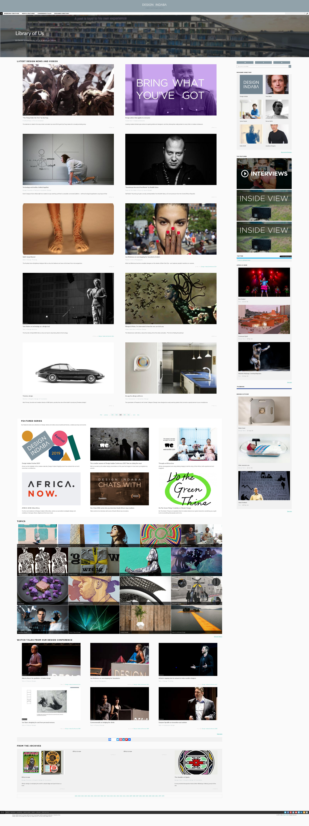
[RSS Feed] (304, 812)
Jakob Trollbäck (242, 502)
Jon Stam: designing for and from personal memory (38, 722)
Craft (142, 545)
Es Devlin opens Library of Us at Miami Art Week (35, 40)
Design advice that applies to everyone (137, 118)
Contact (13, 812)
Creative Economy (139, 120)
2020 (95, 796)
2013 (118, 796)
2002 (153, 796)
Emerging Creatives (11, 13)
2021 (92, 796)
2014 (114, 796)
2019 (98, 796)
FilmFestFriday (27, 120)
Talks (24, 329)
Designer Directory (61, 13)
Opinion (25, 399)
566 (129, 415)
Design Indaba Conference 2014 (209, 266)
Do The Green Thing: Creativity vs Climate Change (175, 508)
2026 (76, 796)
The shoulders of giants (182, 777)
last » (138, 415)
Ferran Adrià (269, 121)
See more (219, 734)
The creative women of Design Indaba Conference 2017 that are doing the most (116, 463)
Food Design (21, 603)
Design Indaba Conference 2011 (73, 684)
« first (101, 415)
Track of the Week (130, 190)
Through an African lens (166, 463)
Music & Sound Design (145, 190)
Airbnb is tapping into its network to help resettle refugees (177, 678)
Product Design (124, 632)
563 (116, 415)
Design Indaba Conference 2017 (209, 684)
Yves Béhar (269, 96)
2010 (127, 796)
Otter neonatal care (243, 465)
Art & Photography (137, 259)
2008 (134, 796)
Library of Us (29, 33)
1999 (160, 796)
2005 (143, 796)
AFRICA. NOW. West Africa (31, 508)
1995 (163, 796)
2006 (140, 796)
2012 (121, 796)
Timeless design (28, 396)
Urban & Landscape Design (178, 632)
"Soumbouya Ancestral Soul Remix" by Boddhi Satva (141, 187)
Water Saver (241, 428)
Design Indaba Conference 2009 (73, 728)
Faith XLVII (243, 146)
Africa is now (26, 777)
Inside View (128, 120)
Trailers (127, 259)
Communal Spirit (243, 336)
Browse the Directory (286, 152)
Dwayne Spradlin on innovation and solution (173, 722)
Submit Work (26, 812)
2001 (156, 796)
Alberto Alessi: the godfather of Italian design (36, 678)
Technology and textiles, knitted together (36, 187)
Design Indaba (244, 96)
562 (112, 415)
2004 (147, 796)
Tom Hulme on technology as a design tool (36, 326)
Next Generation (130, 399)
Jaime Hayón (243, 121)
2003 (150, 796)
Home (1, 13)
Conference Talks (44, 13)
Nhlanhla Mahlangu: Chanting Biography (249, 373)
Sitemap (38, 812)
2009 (131, 796)
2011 (124, 796)
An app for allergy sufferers (134, 396)
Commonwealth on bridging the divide (102, 722)
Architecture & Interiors (65, 545)
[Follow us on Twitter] (245, 62)
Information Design (176, 603)
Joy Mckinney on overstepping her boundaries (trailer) (142, 257)
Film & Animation (38, 120)
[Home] (154, 5)
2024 (82, 796)
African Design (141, 329)
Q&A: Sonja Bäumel (29, 257)
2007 (137, 796)
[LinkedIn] (123, 739)
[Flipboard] (126, 739)
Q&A (24, 259)
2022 (89, 796)
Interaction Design (143, 399)
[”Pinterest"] (281, 62)
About (7, 812)
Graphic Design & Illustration (38, 399)
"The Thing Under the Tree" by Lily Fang (35, 118)
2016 (108, 796)
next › (134, 415)
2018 (102, 796)
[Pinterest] (120, 739)
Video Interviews (130, 329)
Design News (179, 780)
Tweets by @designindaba (243, 260)
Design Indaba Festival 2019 (31, 463)
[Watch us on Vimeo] (299, 812)
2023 (85, 796)
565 (125, 415)
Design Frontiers (28, 190)
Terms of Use (45, 812)
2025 (79, 796)
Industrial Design (125, 603)
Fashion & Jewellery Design (42, 190)
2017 (105, 796)
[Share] (129, 739)
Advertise (19, 812)
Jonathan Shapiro (271, 146)
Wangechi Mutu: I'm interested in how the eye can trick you (144, 326)
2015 (111, 796)
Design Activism (32, 329)
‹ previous (106, 415)
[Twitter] (118, 739)
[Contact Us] (307, 812)
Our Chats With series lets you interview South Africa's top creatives (112, 508)
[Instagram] (293, 812)
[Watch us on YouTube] (296, 812)
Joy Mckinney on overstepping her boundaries (105, 678)
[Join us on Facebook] (263, 62)
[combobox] (295, 13)
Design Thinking (32, 259)
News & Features (28, 13)
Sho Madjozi (241, 299)
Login (33, 812)
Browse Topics (218, 636)
